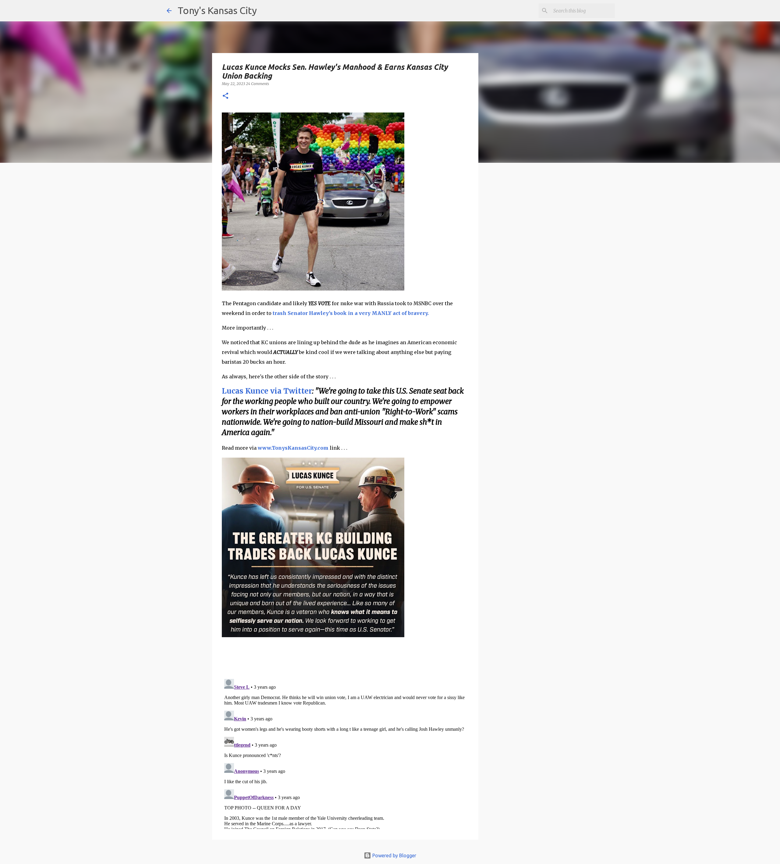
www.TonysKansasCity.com (293, 448)
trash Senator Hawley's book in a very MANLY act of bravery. (351, 313)
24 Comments (257, 83)
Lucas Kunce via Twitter (267, 391)
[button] (225, 96)
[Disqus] (345, 753)
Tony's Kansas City (217, 10)
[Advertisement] (528, 272)
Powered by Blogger (393, 855)
